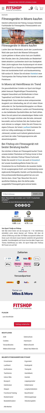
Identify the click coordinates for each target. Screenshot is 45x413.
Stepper (6, 389)
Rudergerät (28, 365)
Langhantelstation (31, 389)
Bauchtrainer (29, 393)
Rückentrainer (8, 397)
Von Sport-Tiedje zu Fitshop (11, 228)
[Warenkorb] (42, 8)
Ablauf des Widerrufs (31, 349)
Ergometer (28, 361)
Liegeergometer (30, 381)
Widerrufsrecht (29, 345)
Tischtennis (8, 373)
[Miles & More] (22, 292)
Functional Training (10, 393)
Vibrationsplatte (30, 401)
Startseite (5, 15)
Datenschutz (28, 337)
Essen (20, 160)
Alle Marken (8, 407)
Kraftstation (8, 369)
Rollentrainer (29, 385)
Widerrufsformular (9, 349)
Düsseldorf (35, 160)
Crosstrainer (8, 361)
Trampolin (28, 369)
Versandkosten (8, 345)
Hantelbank (28, 373)
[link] (16, 206)
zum (8, 317)
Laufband (27, 127)
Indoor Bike (7, 377)
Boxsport (7, 381)
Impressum (27, 341)
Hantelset (34, 74)
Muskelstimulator (10, 401)
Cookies (5, 341)
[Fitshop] (14, 8)
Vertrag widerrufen (22, 324)
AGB (4, 337)
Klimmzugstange (30, 397)
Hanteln (27, 377)
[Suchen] (36, 8)
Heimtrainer (8, 385)
